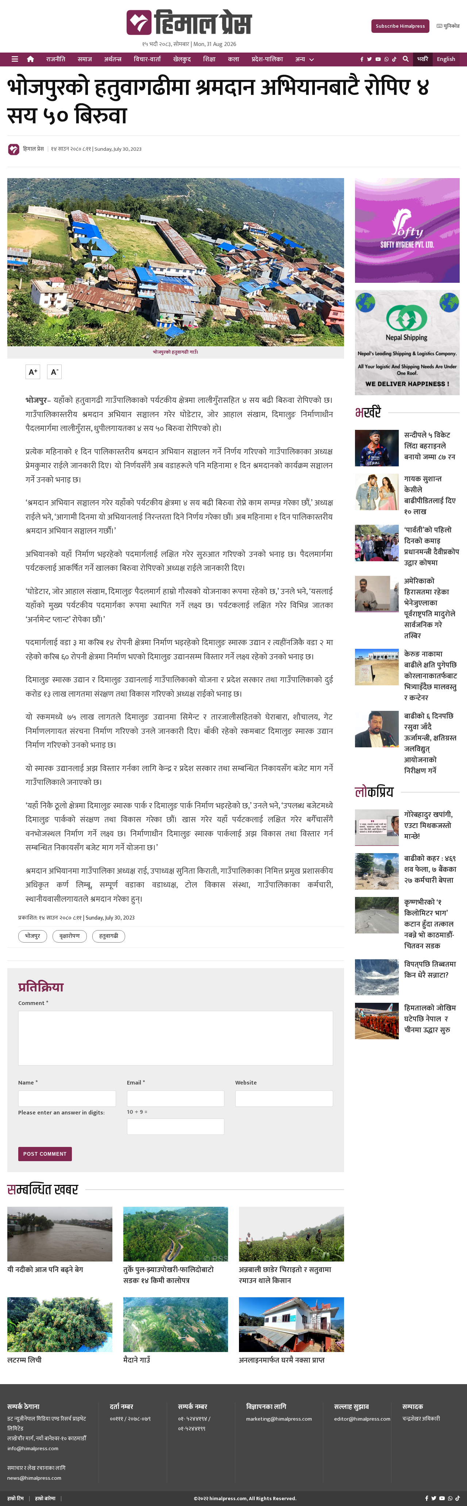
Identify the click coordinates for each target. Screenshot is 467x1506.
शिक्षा (209, 59)
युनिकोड (451, 26)
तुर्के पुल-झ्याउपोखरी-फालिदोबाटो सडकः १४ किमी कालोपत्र (168, 1275)
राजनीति (55, 59)
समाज (85, 59)
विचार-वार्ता (147, 59)
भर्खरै (422, 59)
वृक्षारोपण (69, 936)
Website (246, 1083)
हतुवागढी (108, 936)
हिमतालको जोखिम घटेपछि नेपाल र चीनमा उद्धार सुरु (430, 1019)
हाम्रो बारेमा (45, 1498)
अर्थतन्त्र (112, 59)
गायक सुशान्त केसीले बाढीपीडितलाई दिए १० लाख (430, 495)
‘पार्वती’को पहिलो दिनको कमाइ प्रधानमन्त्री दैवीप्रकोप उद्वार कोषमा (431, 546)
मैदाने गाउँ (136, 1360)
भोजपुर (32, 936)
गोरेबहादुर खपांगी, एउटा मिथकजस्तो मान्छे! (428, 826)
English (446, 59)
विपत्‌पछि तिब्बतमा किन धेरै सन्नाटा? (430, 970)
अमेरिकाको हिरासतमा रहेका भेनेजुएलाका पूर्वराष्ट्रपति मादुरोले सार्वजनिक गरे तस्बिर (429, 608)
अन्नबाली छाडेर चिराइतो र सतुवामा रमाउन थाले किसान (285, 1275)
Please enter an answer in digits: (61, 1113)
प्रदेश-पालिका (267, 59)
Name (28, 1083)
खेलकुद (182, 59)
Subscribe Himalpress (400, 26)
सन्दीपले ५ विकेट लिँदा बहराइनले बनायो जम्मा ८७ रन (429, 446)
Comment (33, 1003)
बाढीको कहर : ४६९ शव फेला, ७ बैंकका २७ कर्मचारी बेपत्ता (430, 869)
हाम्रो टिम (15, 1498)
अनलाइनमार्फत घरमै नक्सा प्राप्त (282, 1360)
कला (233, 59)
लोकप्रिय (374, 793)
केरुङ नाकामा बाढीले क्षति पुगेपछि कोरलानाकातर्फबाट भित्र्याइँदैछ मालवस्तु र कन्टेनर (430, 676)
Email (136, 1083)
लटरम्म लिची (24, 1360)
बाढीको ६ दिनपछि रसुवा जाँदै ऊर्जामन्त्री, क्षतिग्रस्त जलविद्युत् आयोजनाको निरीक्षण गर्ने (430, 743)
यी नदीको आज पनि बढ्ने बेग (45, 1270)
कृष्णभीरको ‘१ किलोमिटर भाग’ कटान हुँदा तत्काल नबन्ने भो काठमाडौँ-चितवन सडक (429, 924)
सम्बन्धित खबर (42, 1190)
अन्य (300, 59)
